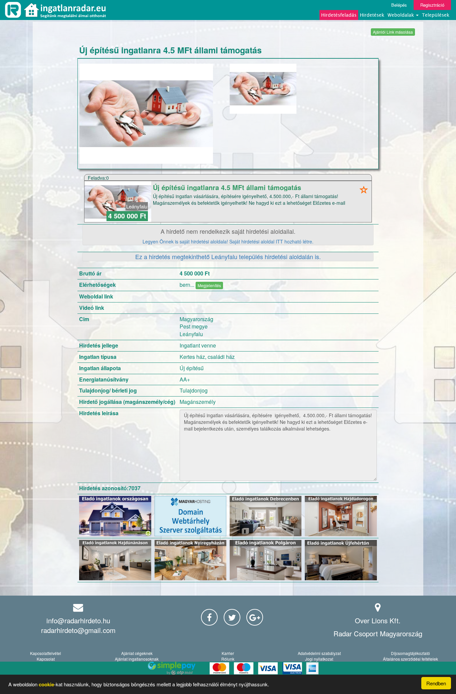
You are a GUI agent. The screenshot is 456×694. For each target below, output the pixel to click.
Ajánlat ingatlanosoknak (137, 659)
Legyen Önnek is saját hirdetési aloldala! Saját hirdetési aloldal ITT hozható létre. (228, 241)
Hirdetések (372, 15)
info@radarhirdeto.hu (78, 620)
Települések (435, 15)
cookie (46, 684)
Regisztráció (432, 5)
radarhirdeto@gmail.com (78, 630)
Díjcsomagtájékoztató (410, 653)
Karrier (228, 653)
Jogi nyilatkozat (319, 659)
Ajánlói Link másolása (393, 32)
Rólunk (227, 659)
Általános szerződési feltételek (410, 659)
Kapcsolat (46, 659)
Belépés (399, 5)
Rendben (436, 683)
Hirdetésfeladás (339, 15)
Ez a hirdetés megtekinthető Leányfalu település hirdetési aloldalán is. (228, 256)
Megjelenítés (209, 285)
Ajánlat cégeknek (137, 653)
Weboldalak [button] (401, 15)
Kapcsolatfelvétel (45, 653)
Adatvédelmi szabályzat (319, 653)
